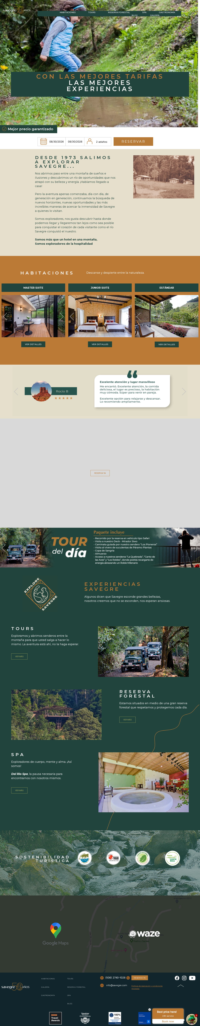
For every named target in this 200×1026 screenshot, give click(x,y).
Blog (135, 15)
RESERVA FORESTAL (76, 987)
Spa (144, 12)
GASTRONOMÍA (48, 995)
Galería (154, 15)
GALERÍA (45, 987)
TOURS (70, 979)
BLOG (69, 1004)
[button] (5, 316)
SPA (69, 995)
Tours (91, 12)
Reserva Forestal (119, 12)
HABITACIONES (48, 979)
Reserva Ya (140, 978)
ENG (178, 24)
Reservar (133, 141)
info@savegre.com (116, 985)
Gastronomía (167, 12)
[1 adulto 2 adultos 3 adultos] (97, 141)
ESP (179, 16)
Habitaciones (68, 12)
